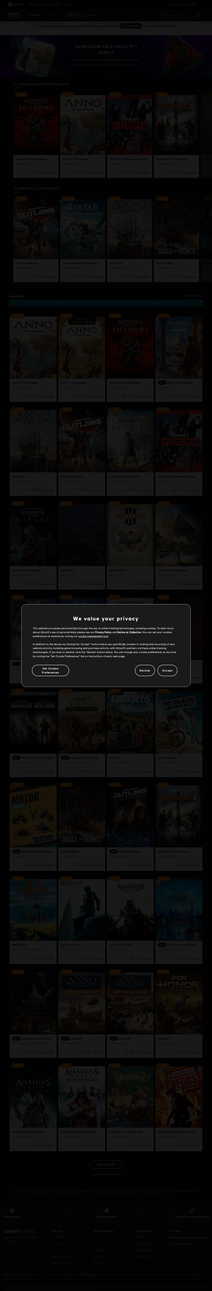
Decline (145, 670)
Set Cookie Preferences (50, 670)
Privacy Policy (103, 632)
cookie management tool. (93, 636)
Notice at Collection (129, 632)
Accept (167, 670)
